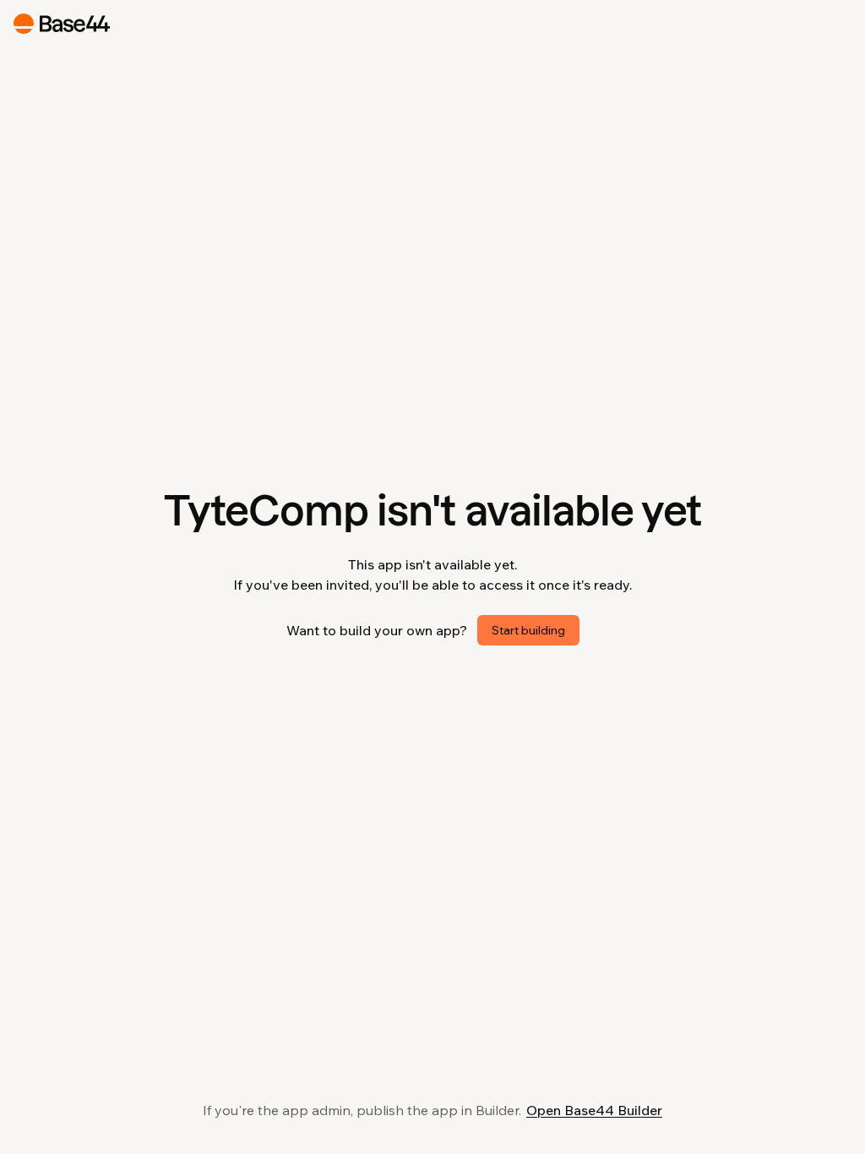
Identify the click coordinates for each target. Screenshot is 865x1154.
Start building (528, 630)
